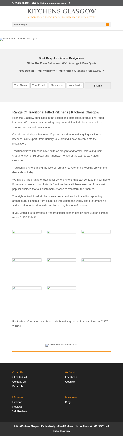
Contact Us (19, 381)
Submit (98, 85)
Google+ (70, 381)
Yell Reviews (20, 411)
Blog (67, 402)
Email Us (17, 386)
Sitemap (17, 402)
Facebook (71, 377)
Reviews (17, 406)
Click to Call (19, 377)
